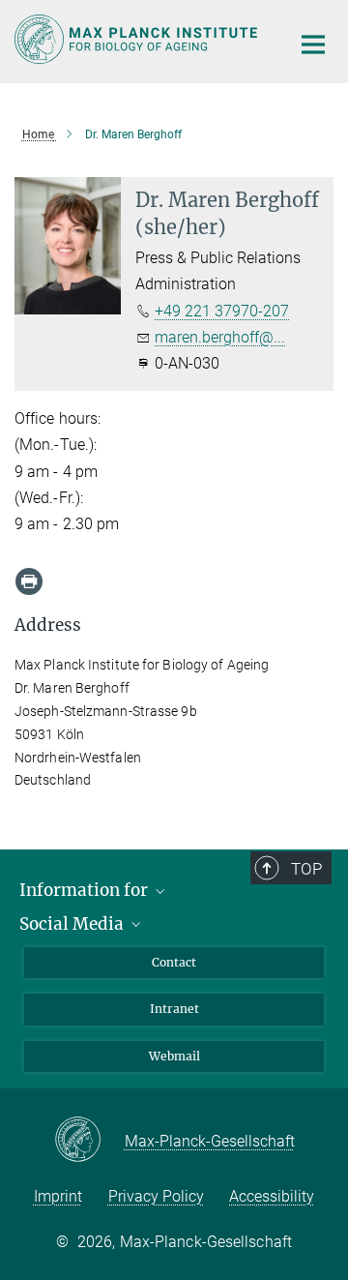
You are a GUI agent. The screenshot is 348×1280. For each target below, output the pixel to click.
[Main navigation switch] (313, 44)
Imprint (58, 1196)
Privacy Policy (156, 1196)
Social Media (73, 924)
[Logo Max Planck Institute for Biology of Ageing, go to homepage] (137, 39)
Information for (85, 890)
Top (306, 868)
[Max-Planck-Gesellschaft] (89, 1140)
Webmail (174, 1056)
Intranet (174, 1008)
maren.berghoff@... (220, 337)
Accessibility (271, 1196)
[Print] (29, 581)
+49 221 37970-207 (222, 311)
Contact (174, 962)
